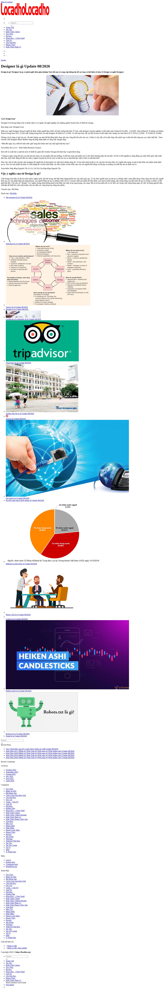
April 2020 (10, 781)
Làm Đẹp (9, 821)
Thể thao (9, 839)
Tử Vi (8, 847)
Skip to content (6, 2)
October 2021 (11, 770)
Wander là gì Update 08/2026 (17, 309)
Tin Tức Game (11, 845)
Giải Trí (9, 40)
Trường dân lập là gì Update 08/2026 (20, 414)
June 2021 (10, 779)
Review (9, 36)
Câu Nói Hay (11, 43)
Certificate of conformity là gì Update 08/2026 (23, 319)
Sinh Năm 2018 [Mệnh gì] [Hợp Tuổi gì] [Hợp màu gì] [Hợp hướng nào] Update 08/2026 (40, 753)
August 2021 (11, 774)
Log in (8, 860)
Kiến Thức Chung (13, 32)
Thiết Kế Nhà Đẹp (13, 841)
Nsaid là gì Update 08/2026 (16, 736)
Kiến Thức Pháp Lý (13, 47)
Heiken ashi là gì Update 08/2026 (18, 691)
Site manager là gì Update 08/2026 (19, 197)
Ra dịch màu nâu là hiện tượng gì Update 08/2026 (25, 500)
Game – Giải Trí (12, 802)
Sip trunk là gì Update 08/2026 (17, 498)
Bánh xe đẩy (12, 946)
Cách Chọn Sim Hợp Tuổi (16, 795)
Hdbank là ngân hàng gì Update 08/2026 (21, 564)
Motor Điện (10, 826)
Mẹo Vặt (9, 824)
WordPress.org (11, 867)
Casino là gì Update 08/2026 (17, 619)
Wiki (7, 850)
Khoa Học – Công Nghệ (15, 38)
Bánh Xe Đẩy (11, 791)
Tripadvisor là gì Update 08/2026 (18, 363)
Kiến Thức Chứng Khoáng (16, 815)
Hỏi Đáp (3, 60)
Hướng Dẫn (10, 808)
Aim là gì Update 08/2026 (16, 419)
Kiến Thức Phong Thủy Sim (17, 819)
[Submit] (2, 743)
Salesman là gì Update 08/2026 (18, 244)
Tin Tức (9, 30)
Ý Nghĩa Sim (11, 852)
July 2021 (9, 776)
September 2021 (12, 772)
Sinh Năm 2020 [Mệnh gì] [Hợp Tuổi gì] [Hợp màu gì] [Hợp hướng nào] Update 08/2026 (40, 758)
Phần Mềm (10, 828)
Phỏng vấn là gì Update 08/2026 (18, 615)
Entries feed (10, 862)
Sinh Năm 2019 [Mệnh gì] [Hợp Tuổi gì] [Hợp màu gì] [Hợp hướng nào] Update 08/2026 (40, 755)
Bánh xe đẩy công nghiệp (17, 948)
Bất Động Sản (11, 793)
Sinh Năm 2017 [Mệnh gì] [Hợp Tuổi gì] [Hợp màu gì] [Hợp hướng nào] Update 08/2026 (40, 751)
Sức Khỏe (10, 837)
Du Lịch (9, 800)
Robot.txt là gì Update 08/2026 (17, 734)
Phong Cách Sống (13, 830)
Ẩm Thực (9, 34)
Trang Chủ (10, 27)
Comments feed (12, 864)
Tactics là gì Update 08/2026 (17, 307)
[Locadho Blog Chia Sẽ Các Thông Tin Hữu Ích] (25, 14)
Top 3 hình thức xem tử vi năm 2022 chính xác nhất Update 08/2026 (32, 749)
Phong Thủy (10, 45)
